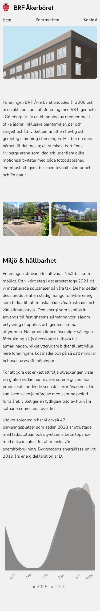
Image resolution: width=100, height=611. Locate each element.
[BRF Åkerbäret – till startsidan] (50, 8)
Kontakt (90, 19)
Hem (7, 19)
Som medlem (47, 19)
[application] (50, 536)
